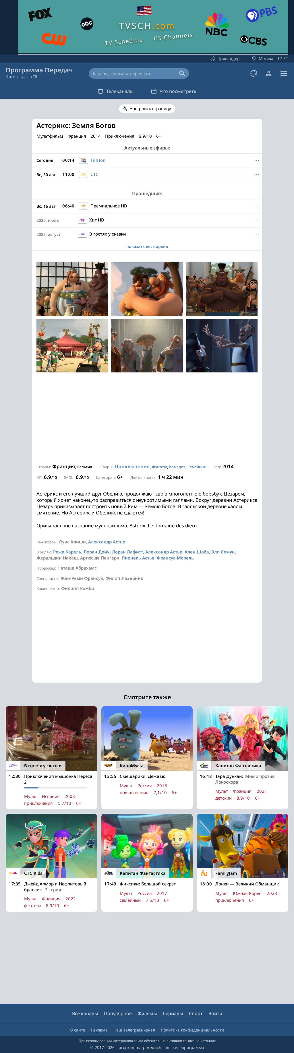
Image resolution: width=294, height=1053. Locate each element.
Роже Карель (67, 552)
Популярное (118, 1013)
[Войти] (268, 73)
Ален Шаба (197, 552)
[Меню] (283, 73)
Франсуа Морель (175, 558)
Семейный (196, 466)
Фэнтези (159, 466)
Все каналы (85, 1013)
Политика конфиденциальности (192, 1030)
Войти (215, 1013)
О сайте (77, 1030)
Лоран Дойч (97, 552)
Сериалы (173, 1013)
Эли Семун (223, 552)
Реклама (99, 1030)
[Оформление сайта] (253, 73)
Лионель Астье (138, 558)
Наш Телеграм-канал (134, 1030)
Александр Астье (106, 542)
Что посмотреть (178, 91)
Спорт (196, 1013)
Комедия (177, 466)
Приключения (132, 466)
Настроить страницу (150, 108)
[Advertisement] (147, 418)
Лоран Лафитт (127, 552)
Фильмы (147, 1013)
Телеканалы (120, 91)
